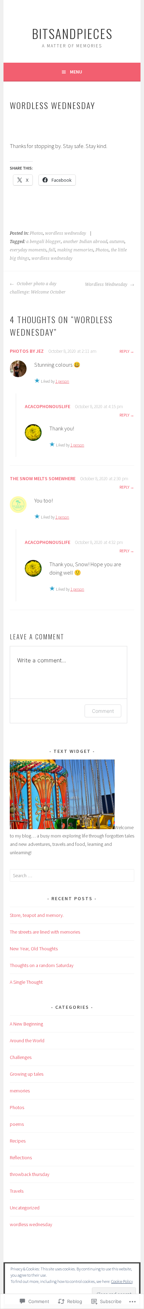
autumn (116, 241)
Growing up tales (26, 1074)
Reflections (21, 1157)
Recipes (18, 1141)
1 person (62, 381)
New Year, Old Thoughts (34, 948)
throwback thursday (29, 1174)
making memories (75, 250)
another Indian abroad (85, 241)
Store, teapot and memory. (37, 915)
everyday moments (28, 250)
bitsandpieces (72, 33)
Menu (76, 72)
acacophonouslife (47, 406)
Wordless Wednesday (106, 284)
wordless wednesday (65, 233)
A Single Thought (26, 982)
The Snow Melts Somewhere (42, 478)
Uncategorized (24, 1208)
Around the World (27, 1040)
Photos (36, 233)
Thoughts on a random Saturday (41, 965)
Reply (124, 351)
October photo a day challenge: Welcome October (38, 288)
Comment (103, 711)
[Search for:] (72, 875)
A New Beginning (26, 1024)
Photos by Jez (27, 351)
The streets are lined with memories (45, 932)
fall (52, 250)
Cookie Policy (122, 1281)
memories (20, 1091)
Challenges (20, 1057)
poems (17, 1124)
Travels (16, 1191)
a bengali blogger (43, 241)
